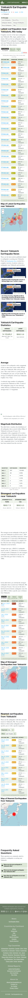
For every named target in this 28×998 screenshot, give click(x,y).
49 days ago (5, 184)
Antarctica (14, 931)
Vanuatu (20, 961)
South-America (14, 941)
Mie (22, 12)
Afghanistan (4, 948)
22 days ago (5, 123)
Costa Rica (4, 950)
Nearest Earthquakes (7, 25)
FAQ (14, 25)
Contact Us (14, 984)
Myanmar (10, 955)
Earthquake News (12, 261)
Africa (14, 929)
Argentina (11, 948)
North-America (14, 937)
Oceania (14, 939)
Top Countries (14, 973)
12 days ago (4, 78)
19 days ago (4, 112)
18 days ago (4, 101)
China (25, 948)
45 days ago (5, 178)
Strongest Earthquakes (18, 22)
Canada (17, 948)
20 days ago (5, 117)
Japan (16, 12)
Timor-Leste (9, 961)
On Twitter (14, 986)
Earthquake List (5, 12)
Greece (18, 950)
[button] (14, 218)
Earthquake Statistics (7, 22)
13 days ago (4, 89)
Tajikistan (23, 957)
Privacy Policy (14, 988)
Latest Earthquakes (13, 2)
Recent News (16, 20)
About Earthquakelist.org (14, 982)
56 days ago (5, 195)
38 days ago (5, 173)
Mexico (5, 955)
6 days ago (6, 67)
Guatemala (23, 950)
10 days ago (4, 73)
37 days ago (5, 162)
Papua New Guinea (7, 957)
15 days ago (4, 95)
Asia (14, 933)
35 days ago (5, 150)
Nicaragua (17, 955)
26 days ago (5, 139)
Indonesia (15, 953)
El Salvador (11, 950)
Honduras (6, 953)
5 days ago (6, 62)
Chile (21, 948)
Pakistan (22, 955)
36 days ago (5, 156)
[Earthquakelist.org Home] (3, 2)
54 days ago (5, 189)
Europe (14, 935)
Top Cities (14, 975)
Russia (18, 957)
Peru (14, 957)
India (10, 953)
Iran (20, 953)
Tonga (15, 961)
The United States (18, 959)
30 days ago (5, 145)
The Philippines (8, 959)
